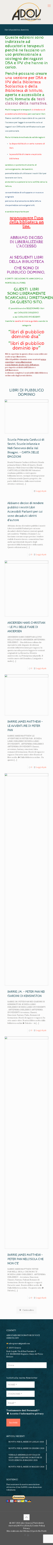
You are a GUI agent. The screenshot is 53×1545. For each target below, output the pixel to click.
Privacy (26, 1528)
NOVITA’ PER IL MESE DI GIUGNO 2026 (26, 1448)
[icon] (28, 1535)
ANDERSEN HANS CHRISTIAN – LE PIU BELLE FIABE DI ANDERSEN (26, 627)
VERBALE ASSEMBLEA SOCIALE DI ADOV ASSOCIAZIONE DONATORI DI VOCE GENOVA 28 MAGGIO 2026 (25, 1457)
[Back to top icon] (27, 1517)
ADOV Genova (15, 1348)
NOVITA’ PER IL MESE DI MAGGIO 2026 (26, 1467)
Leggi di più (41, 491)
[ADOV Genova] (26, 12)
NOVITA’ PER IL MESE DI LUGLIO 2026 (26, 1442)
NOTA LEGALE (24, 1525)
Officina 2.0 (27, 1531)
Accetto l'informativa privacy (26, 1413)
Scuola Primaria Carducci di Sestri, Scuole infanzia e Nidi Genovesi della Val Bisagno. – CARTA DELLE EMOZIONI (25, 448)
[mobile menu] (49, 5)
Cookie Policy (38, 1525)
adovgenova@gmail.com (19, 1343)
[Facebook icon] (25, 1535)
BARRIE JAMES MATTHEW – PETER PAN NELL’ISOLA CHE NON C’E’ (25, 1259)
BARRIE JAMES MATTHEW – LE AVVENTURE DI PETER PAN (25, 726)
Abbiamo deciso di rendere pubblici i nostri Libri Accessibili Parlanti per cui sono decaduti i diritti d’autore (25, 511)
